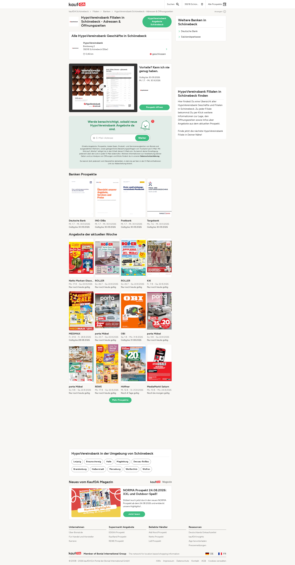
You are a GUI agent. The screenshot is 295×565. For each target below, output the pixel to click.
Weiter (142, 137)
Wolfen (146, 469)
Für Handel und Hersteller (81, 536)
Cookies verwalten (217, 561)
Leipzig (77, 461)
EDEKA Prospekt (117, 532)
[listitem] (81, 203)
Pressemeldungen (197, 545)
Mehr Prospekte (120, 400)
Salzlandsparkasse (191, 36)
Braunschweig (93, 461)
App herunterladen (198, 541)
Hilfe (158, 561)
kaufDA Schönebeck (79, 11)
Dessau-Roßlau (141, 461)
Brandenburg (80, 469)
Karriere (73, 541)
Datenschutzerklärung (149, 156)
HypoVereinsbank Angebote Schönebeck (157, 21)
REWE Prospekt (116, 541)
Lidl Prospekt (155, 541)
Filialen (96, 11)
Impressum (168, 561)
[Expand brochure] (103, 88)
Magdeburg (122, 461)
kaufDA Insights (196, 536)
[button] (120, 87)
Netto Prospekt (156, 536)
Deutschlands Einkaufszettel (202, 532)
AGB (203, 561)
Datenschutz (183, 561)
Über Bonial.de (76, 532)
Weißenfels (132, 469)
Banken (106, 11)
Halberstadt (98, 469)
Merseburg (114, 469)
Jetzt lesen (134, 514)
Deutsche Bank (189, 31)
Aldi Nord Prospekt (158, 532)
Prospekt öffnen (154, 107)
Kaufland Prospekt (117, 536)
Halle (109, 461)
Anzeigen (218, 11)
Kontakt (195, 561)
